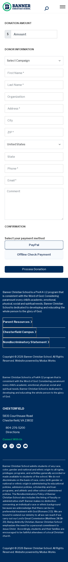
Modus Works (47, 360)
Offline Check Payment (34, 254)
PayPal (34, 245)
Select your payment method (25, 238)
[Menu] (62, 7)
